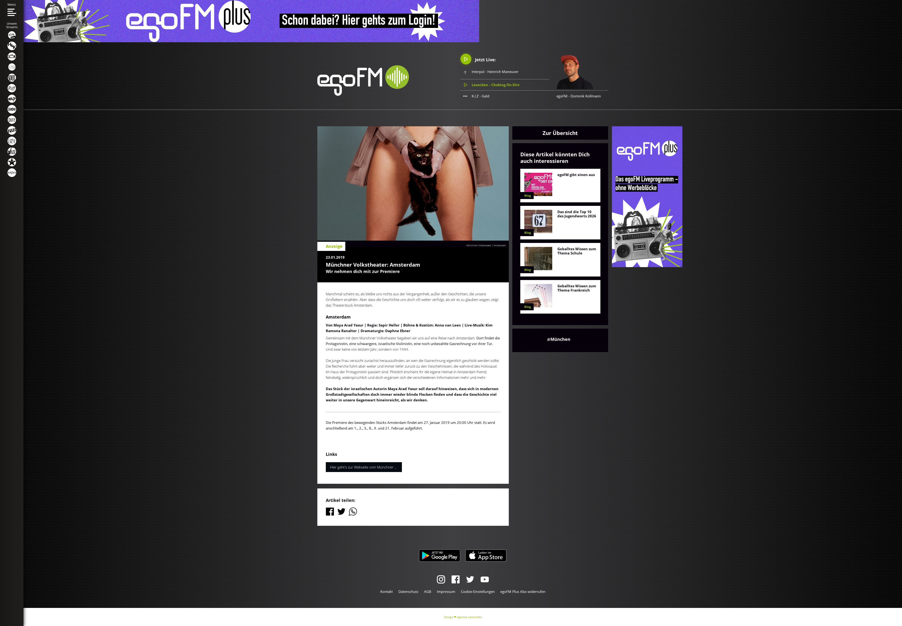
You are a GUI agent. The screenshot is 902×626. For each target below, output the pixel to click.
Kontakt (386, 591)
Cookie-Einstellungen (478, 591)
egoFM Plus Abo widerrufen (522, 591)
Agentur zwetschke (469, 617)
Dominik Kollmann (586, 96)
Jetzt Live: (485, 59)
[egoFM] (363, 94)
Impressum (446, 591)
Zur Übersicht (560, 132)
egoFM (562, 96)
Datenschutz (408, 591)
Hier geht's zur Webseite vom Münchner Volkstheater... (366, 467)
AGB (427, 591)
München (560, 339)
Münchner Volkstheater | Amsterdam (486, 245)
